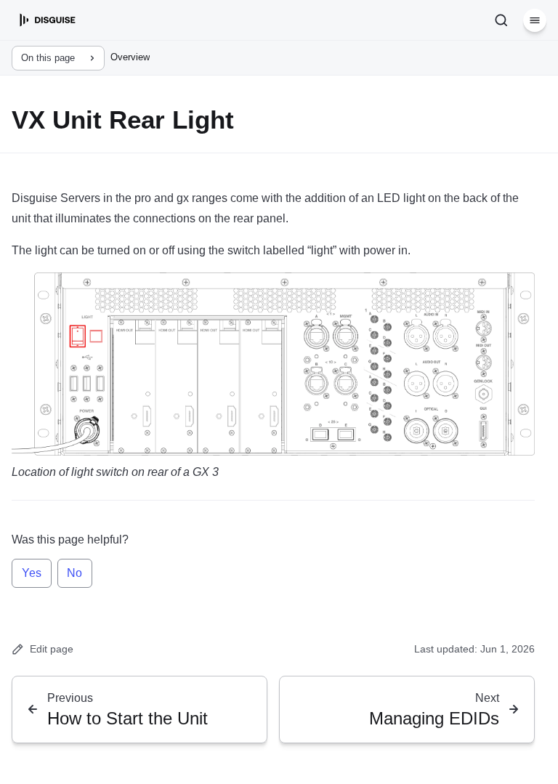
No (74, 573)
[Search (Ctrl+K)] (501, 20)
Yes (31, 573)
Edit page (51, 649)
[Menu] (534, 20)
